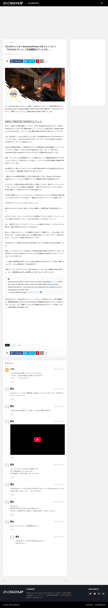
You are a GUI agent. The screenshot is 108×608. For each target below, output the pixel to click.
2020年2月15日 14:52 (59, 536)
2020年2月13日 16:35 (59, 464)
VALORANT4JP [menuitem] (33, 3)
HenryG (13, 345)
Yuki (12, 369)
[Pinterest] (37, 61)
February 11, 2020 (33, 292)
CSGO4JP (89, 605)
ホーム (7, 42)
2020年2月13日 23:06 (59, 502)
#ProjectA (54, 281)
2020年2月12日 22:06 (59, 421)
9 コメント (19, 54)
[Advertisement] (54, 22)
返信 (12, 381)
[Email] (42, 61)
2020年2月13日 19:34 (59, 484)
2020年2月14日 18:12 (59, 521)
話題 (11, 42)
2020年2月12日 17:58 (59, 369)
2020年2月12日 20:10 (59, 406)
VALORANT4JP (100, 605)
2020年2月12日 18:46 (59, 389)
